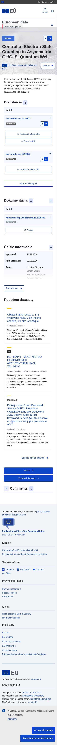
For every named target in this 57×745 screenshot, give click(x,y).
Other (8, 573)
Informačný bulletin (11, 618)
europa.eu (36, 679)
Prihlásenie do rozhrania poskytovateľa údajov (24, 654)
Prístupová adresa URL (30, 134)
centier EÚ (33, 702)
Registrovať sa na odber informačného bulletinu (24, 554)
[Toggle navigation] (52, 25)
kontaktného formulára (40, 699)
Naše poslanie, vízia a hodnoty (16, 614)
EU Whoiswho (9, 646)
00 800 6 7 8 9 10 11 (32, 692)
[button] (47, 2)
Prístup (30, 230)
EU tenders (7, 637)
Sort (8, 110)
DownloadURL (30, 141)
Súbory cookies (9, 593)
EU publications (9, 650)
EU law (5, 632)
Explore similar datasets (35, 457)
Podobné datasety (27, 478)
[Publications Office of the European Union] (27, 522)
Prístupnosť (7, 596)
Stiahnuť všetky (27, 183)
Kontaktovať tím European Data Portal (20, 550)
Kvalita (27, 470)
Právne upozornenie (11, 589)
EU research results (11, 641)
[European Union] (27, 672)
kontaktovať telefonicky (33, 696)
